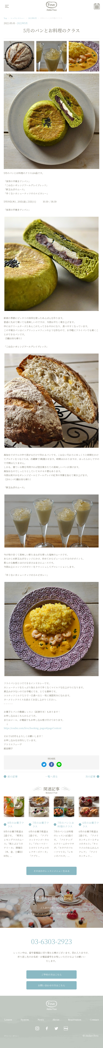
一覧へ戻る (51, 776)
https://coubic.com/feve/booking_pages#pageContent (32, 728)
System (25, 1019)
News (41, 1019)
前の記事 (13, 776)
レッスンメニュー (18, 18)
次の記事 (90, 776)
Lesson (8, 1019)
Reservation (74, 1019)
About (55, 1019)
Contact (94, 1019)
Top (5, 18)
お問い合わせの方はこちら (51, 985)
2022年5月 (32, 18)
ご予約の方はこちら (51, 974)
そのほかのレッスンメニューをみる (52, 870)
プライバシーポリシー (11, 1036)
